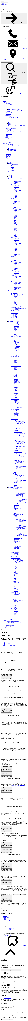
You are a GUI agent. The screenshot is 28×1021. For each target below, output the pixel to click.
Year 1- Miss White (15, 551)
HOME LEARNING (18, 432)
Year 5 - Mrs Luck (14, 316)
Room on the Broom (23, 499)
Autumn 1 (18, 344)
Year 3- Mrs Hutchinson (16, 559)
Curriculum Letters (17, 200)
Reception (10, 163)
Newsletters (8, 141)
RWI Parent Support (18, 506)
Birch (12, 261)
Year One (10, 171)
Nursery (4, 620)
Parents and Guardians (7, 143)
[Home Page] (4, 4)
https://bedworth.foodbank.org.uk (19, 785)
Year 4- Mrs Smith (14, 581)
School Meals (8, 155)
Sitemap (4, 924)
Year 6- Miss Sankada (15, 608)
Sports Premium (9, 136)
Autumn (15, 362)
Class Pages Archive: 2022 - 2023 (15, 213)
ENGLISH (16, 430)
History (15, 572)
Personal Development (18, 560)
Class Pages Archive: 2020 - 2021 (15, 321)
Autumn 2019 (16, 547)
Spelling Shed (19, 462)
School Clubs (8, 154)
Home (4, 101)
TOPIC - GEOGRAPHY (22, 436)
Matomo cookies (7, 998)
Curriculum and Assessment (11, 118)
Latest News (8, 139)
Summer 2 (18, 355)
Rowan (12, 275)
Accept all (8, 969)
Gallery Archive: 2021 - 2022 (14, 108)
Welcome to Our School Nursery (12, 621)
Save (12, 1019)
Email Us (25, 48)
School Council (9, 618)
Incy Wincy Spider (20, 534)
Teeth (9, 147)
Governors (8, 111)
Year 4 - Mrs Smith (15, 315)
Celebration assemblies (18, 561)
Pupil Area (5, 161)
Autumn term (16, 326)
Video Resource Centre (10, 619)
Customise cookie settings (16, 969)
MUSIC (20, 437)
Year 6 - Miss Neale (15, 459)
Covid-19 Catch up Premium (12, 117)
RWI (14, 507)
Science (10, 124)
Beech (12, 281)
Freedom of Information (11, 128)
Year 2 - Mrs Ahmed (15, 309)
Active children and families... (14, 145)
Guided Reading (17, 381)
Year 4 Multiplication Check (19, 417)
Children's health (9, 144)
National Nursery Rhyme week (20, 503)
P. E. (14, 576)
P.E (11, 169)
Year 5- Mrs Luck (14, 598)
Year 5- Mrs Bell (14, 599)
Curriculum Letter (17, 181)
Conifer (12, 247)
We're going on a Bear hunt (22, 501)
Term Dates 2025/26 (10, 156)
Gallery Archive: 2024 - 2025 (14, 107)
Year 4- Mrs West (14, 592)
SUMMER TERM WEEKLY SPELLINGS (21, 422)
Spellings (15, 348)
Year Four (10, 175)
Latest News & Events (7, 137)
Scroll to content (4, 3)
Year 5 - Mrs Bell (14, 317)
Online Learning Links (18, 361)
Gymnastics (18, 587)
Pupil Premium (9, 134)
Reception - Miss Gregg (16, 306)
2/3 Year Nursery (14, 488)
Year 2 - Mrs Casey (15, 356)
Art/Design (16, 379)
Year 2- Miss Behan (15, 552)
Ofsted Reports (9, 129)
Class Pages (8, 162)
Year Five (10, 176)
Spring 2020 (16, 548)
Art (14, 574)
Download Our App (7, 626)
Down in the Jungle (20, 533)
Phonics (10, 121)
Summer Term (16, 328)
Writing (15, 218)
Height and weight (12, 149)
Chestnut (13, 214)
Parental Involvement (18, 492)
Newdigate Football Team (16, 110)
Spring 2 (18, 353)
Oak (12, 286)
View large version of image (6, 674)
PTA (7, 151)
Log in (4, 627)
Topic (15, 472)
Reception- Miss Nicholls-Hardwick (18, 490)
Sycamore (13, 251)
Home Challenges (17, 508)
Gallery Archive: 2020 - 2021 (14, 109)
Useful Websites (17, 295)
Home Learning (17, 182)
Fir (11, 242)
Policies (7, 132)
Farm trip (15, 515)
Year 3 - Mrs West (14, 313)
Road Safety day (17, 516)
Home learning (14, 165)
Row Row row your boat (21, 535)
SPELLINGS (16, 420)
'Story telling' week (20, 495)
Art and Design (17, 382)
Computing (16, 573)
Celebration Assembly (18, 509)
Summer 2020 (16, 549)
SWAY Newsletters (10, 142)
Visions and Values (10, 112)
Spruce (12, 266)
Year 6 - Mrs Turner (15, 319)
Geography (16, 380)
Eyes (9, 148)
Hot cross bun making (20, 493)
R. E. (15, 580)
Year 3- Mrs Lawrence (15, 558)
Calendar (7, 138)
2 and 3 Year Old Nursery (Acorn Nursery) (14, 622)
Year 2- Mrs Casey (15, 556)
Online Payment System (11, 150)
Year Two (10, 172)
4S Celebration (17, 582)
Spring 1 (18, 351)
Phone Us (25, 38)
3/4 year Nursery (14, 293)
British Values (11, 119)
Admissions (8, 116)
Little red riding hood (23, 502)
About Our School (7, 102)
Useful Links (8, 160)
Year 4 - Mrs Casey (15, 314)
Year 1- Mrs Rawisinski (16, 546)
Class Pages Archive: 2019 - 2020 (15, 487)
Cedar (12, 270)
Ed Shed (15, 335)
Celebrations (16, 505)
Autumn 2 (18, 346)
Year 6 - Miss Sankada (15, 320)
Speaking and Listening (18, 565)
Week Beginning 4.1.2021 (21, 433)
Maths (9, 123)
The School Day (9, 157)
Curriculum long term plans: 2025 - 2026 (16, 125)
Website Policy (9, 929)
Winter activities (19, 494)
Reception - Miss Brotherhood (17, 294)
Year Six (10, 177)
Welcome (8, 103)
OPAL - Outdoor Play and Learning (13, 131)
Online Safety (8, 130)
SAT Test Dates (9, 152)
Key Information (6, 115)
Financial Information (10, 127)
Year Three (10, 174)
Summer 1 (18, 354)
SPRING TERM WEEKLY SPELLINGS (21, 424)
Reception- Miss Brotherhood (17, 514)
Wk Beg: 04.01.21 (20, 461)
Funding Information (10, 625)
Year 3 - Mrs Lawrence (15, 311)
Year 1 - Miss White (15, 307)
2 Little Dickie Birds (20, 531)
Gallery (7, 105)
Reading (15, 217)
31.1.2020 (18, 562)
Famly (12, 167)
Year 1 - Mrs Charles (15, 347)
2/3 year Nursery (14, 291)
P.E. (14, 510)
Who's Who (8, 114)
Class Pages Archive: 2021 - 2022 (15, 290)
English (9, 122)
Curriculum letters (14, 164)
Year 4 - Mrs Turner (15, 399)
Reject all (3, 969)
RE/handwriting (17, 383)
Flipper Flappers (17, 512)
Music (15, 578)
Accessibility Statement (10, 930)
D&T (15, 575)
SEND (7, 135)
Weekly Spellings (17, 343)
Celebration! (16, 402)
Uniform (7, 158)
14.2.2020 (18, 563)
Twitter (12, 168)
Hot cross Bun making (20, 528)
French (15, 384)
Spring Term (16, 327)
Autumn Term (16, 403)
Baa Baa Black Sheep (20, 532)
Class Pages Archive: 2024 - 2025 (15, 178)
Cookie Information (10, 928)
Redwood (13, 237)
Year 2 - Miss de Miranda (16, 310)
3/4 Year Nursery (14, 489)
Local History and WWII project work (21, 467)
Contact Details (9, 104)
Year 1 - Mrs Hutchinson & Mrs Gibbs (19, 308)
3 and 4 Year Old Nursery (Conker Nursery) (15, 624)
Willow (12, 256)
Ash (12, 225)
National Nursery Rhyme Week (20, 529)
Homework (16, 465)
